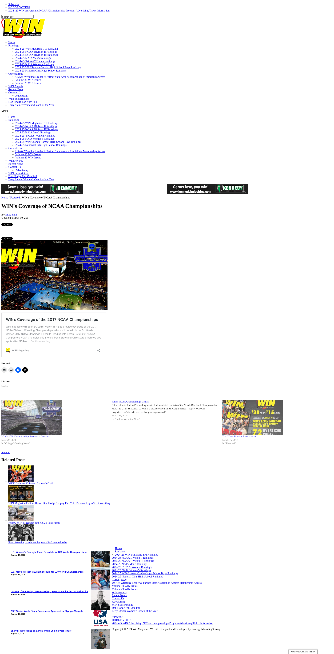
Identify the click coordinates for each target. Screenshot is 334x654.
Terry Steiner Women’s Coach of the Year (31, 104)
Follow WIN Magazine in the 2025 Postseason (34, 522)
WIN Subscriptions (18, 98)
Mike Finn (11, 214)
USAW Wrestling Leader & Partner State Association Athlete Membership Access (60, 76)
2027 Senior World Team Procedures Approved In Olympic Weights (47, 611)
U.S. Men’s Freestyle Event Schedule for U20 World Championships (47, 572)
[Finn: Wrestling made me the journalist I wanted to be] (21, 540)
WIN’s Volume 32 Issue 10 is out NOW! (30, 483)
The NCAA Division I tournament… (240, 436)
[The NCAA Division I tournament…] (275, 417)
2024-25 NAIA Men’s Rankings (33, 58)
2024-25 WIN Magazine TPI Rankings (36, 48)
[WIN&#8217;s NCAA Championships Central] (167, 410)
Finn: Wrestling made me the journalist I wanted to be (37, 542)
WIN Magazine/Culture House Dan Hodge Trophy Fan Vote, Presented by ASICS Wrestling (59, 503)
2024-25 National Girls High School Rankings (40, 70)
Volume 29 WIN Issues (28, 83)
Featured (15, 197)
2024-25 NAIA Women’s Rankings (34, 64)
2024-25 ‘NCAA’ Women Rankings (35, 61)
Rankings (13, 45)
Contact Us (14, 92)
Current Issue (15, 73)
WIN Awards (15, 86)
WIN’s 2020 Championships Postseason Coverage (25, 436)
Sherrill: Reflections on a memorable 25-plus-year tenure (41, 630)
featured (5, 452)
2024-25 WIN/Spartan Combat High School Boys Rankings (48, 67)
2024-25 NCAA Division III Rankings (36, 54)
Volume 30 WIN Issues (28, 79)
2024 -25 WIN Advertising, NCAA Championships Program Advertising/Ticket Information (59, 10)
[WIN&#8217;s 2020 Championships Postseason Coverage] (54, 417)
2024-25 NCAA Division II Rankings (36, 51)
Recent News (15, 89)
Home (11, 42)
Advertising (21, 95)
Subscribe (13, 4)
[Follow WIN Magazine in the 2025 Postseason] (21, 520)
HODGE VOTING (19, 7)
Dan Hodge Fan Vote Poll (22, 101)
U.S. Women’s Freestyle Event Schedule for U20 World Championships (49, 552)
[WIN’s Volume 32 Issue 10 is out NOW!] (21, 481)
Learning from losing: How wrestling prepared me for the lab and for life (49, 591)
